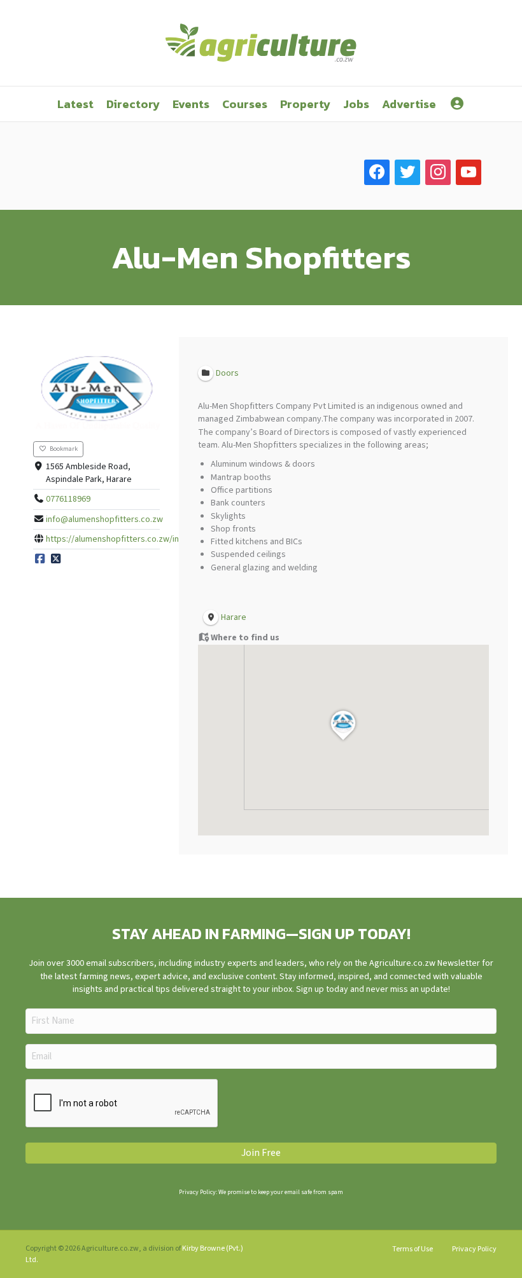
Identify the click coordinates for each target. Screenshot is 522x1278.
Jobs (356, 104)
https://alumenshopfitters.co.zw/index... (122, 539)
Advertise (409, 104)
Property (305, 104)
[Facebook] (40, 559)
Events (191, 104)
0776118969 (68, 499)
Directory (133, 104)
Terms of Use (412, 1249)
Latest (75, 104)
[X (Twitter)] (56, 559)
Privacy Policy (474, 1249)
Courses (244, 104)
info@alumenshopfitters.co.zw (104, 519)
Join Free (261, 1153)
